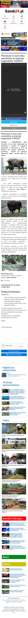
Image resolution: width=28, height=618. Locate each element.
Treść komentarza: (6, 327)
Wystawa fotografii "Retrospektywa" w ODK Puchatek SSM (16, 375)
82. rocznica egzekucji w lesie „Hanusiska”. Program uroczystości (16, 581)
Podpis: (3, 320)
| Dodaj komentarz (15, 351)
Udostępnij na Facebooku (14, 119)
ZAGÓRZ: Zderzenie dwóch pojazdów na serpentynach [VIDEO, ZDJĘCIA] (11, 481)
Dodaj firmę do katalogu (18, 600)
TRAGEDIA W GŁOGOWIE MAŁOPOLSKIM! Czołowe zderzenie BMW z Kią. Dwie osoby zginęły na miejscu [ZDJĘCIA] (12, 536)
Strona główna (6, 600)
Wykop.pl (14, 125)
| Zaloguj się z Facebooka (14, 354)
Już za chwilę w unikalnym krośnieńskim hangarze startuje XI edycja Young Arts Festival (17, 397)
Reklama (22, 23)
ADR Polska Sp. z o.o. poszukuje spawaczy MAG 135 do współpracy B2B (17, 413)
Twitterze (14, 122)
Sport (21, 18)
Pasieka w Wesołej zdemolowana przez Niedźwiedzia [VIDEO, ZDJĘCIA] (11, 496)
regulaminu (13, 317)
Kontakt (20, 601)
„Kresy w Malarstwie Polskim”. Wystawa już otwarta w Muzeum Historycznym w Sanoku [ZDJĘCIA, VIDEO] (17, 575)
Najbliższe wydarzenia (9, 369)
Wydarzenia (13, 23)
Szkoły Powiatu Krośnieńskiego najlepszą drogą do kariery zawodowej (17, 408)
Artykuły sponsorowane (11, 383)
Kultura (7, 564)
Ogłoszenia (5, 18)
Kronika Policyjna (12, 518)
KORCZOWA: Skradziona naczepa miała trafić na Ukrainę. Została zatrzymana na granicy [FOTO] (17, 547)
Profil (5, 28)
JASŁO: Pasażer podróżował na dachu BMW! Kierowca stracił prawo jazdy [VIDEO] (17, 542)
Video (6, 420)
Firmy (13, 18)
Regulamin (9, 601)
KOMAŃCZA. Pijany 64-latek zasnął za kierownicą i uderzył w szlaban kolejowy (17, 529)
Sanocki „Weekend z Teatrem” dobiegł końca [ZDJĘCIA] (16, 591)
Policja (5, 23)
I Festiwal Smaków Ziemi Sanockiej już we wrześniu (16, 569)
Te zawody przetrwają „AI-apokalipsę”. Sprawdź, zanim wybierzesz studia (16, 403)
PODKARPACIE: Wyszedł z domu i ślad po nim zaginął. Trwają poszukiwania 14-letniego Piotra (17, 524)
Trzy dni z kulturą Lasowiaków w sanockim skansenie (17, 586)
